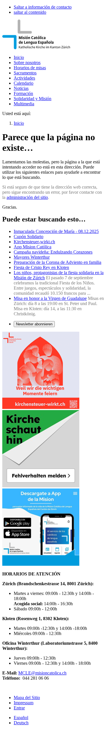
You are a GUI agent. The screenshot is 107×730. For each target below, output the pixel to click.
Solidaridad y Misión (32, 98)
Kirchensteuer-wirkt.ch (34, 241)
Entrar (19, 707)
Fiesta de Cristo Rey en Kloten (41, 267)
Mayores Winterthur (32, 257)
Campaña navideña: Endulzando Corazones (53, 252)
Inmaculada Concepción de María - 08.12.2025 (56, 231)
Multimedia (24, 103)
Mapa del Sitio (27, 697)
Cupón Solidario (28, 236)
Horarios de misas (30, 67)
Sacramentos (25, 72)
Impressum (23, 702)
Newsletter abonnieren (34, 324)
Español (21, 717)
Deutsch (21, 722)
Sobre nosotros (27, 62)
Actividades (24, 78)
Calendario (23, 83)
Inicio (19, 57)
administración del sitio (27, 197)
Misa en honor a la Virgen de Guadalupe (50, 298)
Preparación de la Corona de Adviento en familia (57, 262)
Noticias (21, 88)
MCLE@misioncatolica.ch (42, 672)
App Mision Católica (32, 246)
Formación (23, 93)
